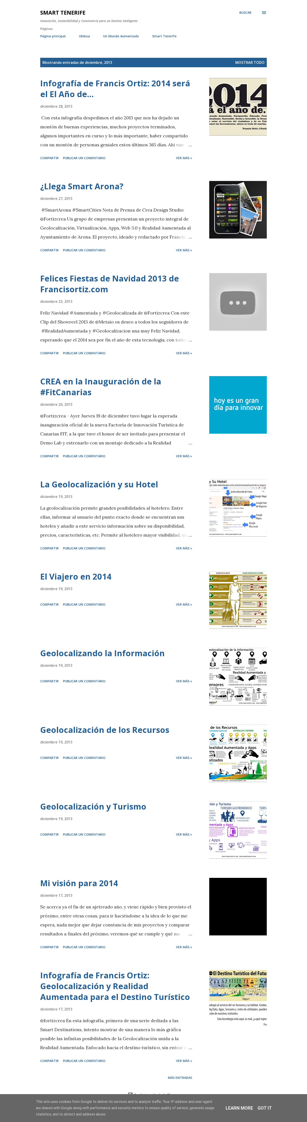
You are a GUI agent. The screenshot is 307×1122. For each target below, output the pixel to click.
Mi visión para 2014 (79, 883)
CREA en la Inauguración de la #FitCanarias (100, 387)
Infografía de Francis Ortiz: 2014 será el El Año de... (115, 89)
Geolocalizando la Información (102, 653)
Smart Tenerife (62, 12)
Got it (265, 1108)
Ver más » (184, 158)
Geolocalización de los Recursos (104, 729)
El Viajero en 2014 (75, 576)
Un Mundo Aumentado (121, 36)
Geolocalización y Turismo (93, 806)
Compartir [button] (49, 158)
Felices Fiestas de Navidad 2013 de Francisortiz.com (109, 284)
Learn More (239, 1108)
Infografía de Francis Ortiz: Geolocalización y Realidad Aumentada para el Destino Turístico (115, 986)
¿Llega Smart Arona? (81, 186)
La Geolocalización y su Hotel (99, 484)
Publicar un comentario (84, 158)
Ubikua (84, 36)
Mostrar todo (250, 62)
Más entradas (180, 1077)
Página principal (53, 36)
